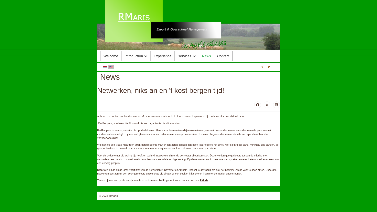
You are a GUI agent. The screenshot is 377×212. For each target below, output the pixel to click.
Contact (223, 56)
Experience (162, 56)
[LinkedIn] (276, 104)
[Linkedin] (269, 67)
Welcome (110, 56)
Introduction (133, 56)
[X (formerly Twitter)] (267, 104)
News (206, 56)
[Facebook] (257, 104)
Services (184, 56)
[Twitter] (262, 67)
